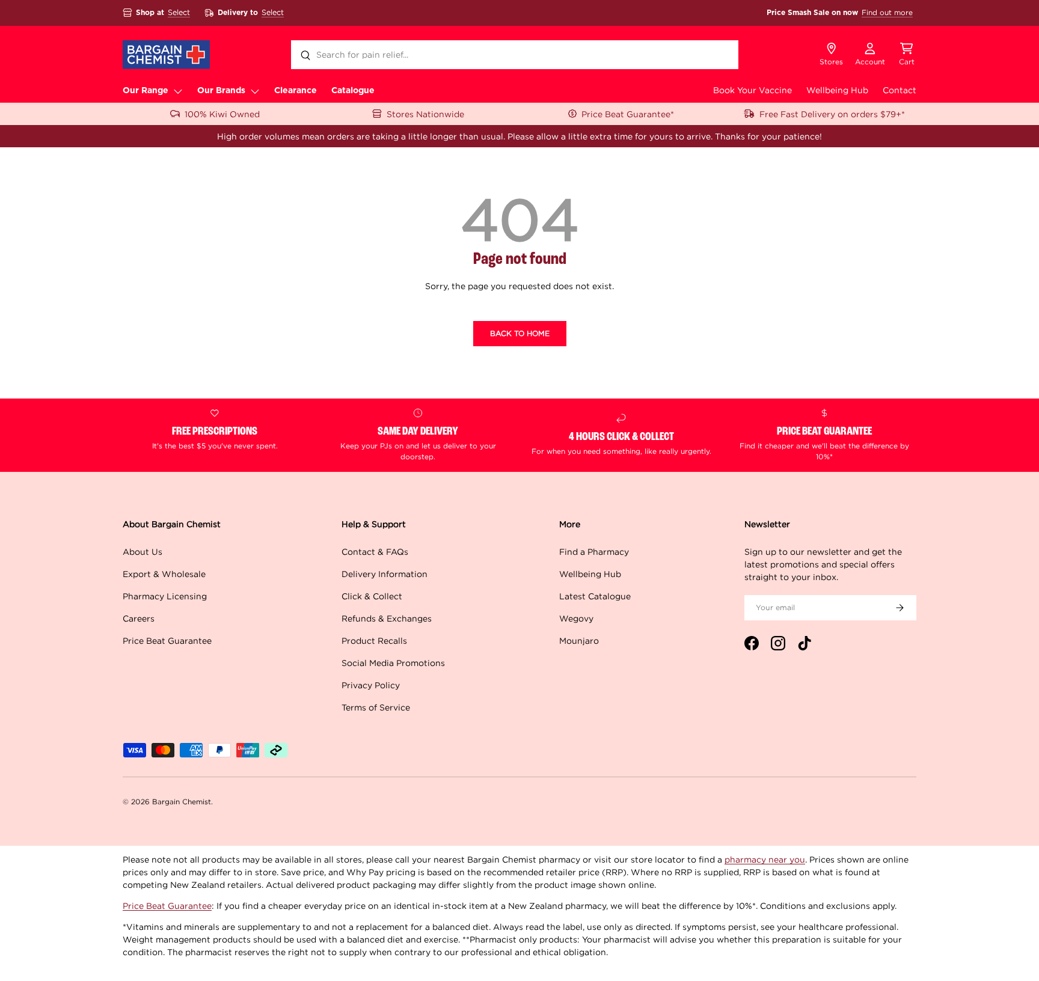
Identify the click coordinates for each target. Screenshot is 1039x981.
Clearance (295, 91)
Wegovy (576, 618)
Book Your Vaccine (752, 89)
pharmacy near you (765, 859)
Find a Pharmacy (594, 551)
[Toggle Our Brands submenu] (255, 91)
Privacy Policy (371, 684)
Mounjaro (579, 640)
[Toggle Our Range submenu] (178, 91)
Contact (899, 89)
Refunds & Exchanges (387, 618)
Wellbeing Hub (837, 89)
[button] (906, 55)
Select (179, 12)
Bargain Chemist (181, 801)
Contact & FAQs (375, 551)
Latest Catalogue (595, 596)
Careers (139, 618)
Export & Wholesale (164, 573)
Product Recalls (374, 640)
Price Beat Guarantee (167, 640)
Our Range (145, 91)
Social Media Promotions (393, 662)
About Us (142, 551)
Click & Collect (372, 596)
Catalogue (353, 91)
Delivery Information (385, 573)
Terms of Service (376, 707)
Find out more (887, 12)
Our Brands (221, 91)
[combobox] (514, 54)
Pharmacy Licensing (165, 596)
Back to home (520, 333)
